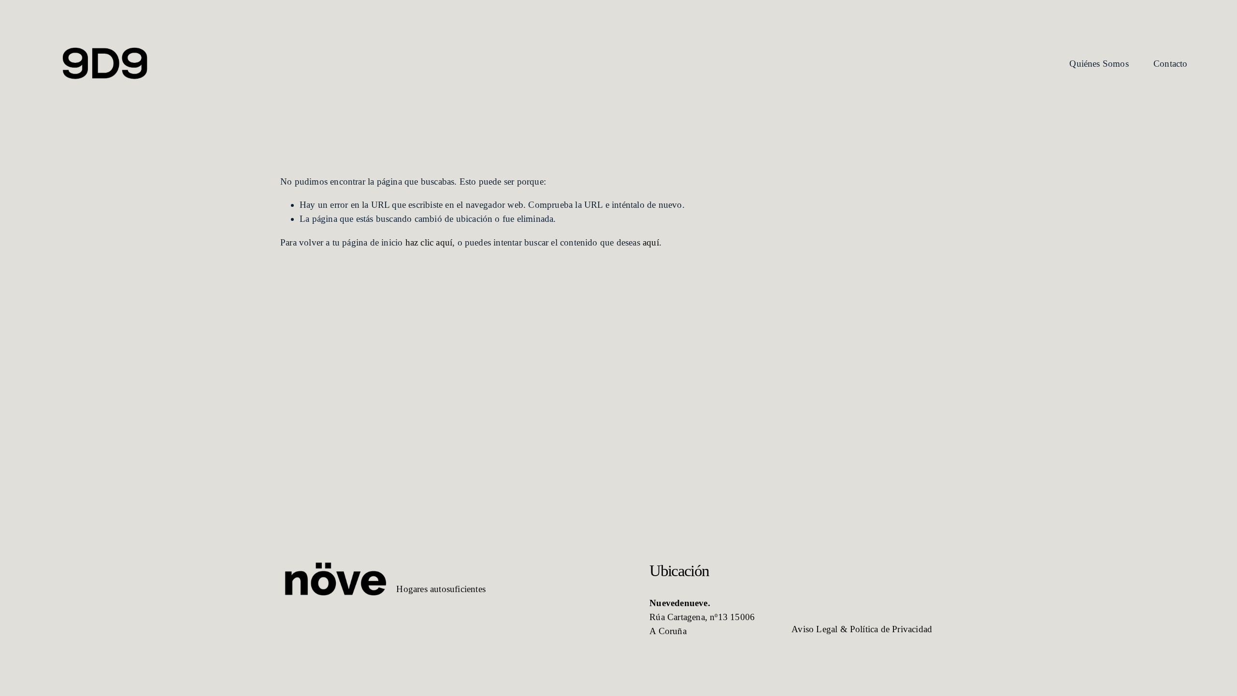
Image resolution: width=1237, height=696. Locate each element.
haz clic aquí (429, 242)
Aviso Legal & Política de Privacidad (861, 629)
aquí (651, 242)
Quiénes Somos (1099, 63)
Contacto (1170, 63)
